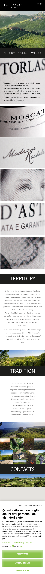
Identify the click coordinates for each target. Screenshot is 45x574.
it (38, 4)
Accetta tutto (22, 554)
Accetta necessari (22, 563)
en (41, 4)
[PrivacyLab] (16, 546)
